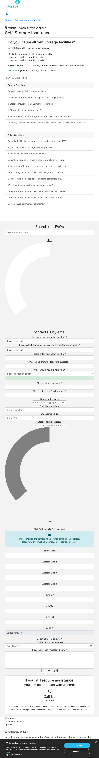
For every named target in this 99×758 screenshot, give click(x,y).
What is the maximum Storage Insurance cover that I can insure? (39, 116)
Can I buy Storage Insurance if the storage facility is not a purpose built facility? (47, 122)
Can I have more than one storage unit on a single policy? (36, 97)
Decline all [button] (77, 752)
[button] (34, 755)
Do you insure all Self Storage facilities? (27, 91)
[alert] (49, 748)
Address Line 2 (49, 561)
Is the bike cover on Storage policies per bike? (30, 147)
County (49, 606)
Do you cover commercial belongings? (26, 204)
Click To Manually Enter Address (49, 529)
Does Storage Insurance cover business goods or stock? (35, 172)
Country (49, 628)
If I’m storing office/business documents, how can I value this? (38, 166)
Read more (10, 752)
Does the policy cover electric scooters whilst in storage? (36, 160)
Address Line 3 (49, 572)
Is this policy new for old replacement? (27, 153)
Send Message (49, 670)
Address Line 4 (49, 583)
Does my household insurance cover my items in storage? (36, 197)
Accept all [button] (77, 745)
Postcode (49, 617)
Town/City (49, 594)
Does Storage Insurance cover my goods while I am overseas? (38, 191)
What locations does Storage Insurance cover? (30, 185)
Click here (13, 70)
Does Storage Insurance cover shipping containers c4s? (35, 178)
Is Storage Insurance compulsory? (24, 110)
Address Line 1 (49, 550)
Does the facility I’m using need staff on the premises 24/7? (37, 141)
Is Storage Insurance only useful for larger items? (32, 104)
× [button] (96, 742)
